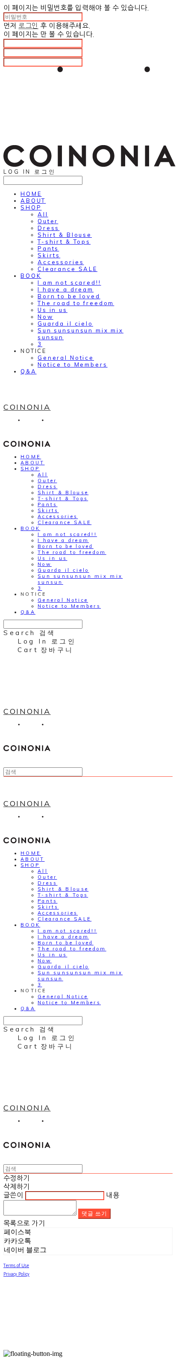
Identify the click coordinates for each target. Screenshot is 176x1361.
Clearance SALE (67, 268)
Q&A (29, 371)
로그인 (28, 25)
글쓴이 (13, 1195)
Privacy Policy (16, 1274)
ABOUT (33, 200)
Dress (48, 227)
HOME (31, 193)
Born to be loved (69, 296)
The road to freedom (76, 303)
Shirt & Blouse (65, 234)
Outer (48, 221)
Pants (48, 248)
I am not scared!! (69, 282)
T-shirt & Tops (64, 241)
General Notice (66, 357)
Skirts (49, 255)
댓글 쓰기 (94, 1213)
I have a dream (66, 289)
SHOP (31, 207)
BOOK (31, 275)
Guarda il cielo (65, 323)
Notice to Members (73, 364)
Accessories (61, 262)
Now (45, 316)
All (43, 214)
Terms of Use (16, 1265)
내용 (112, 1195)
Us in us (52, 309)
